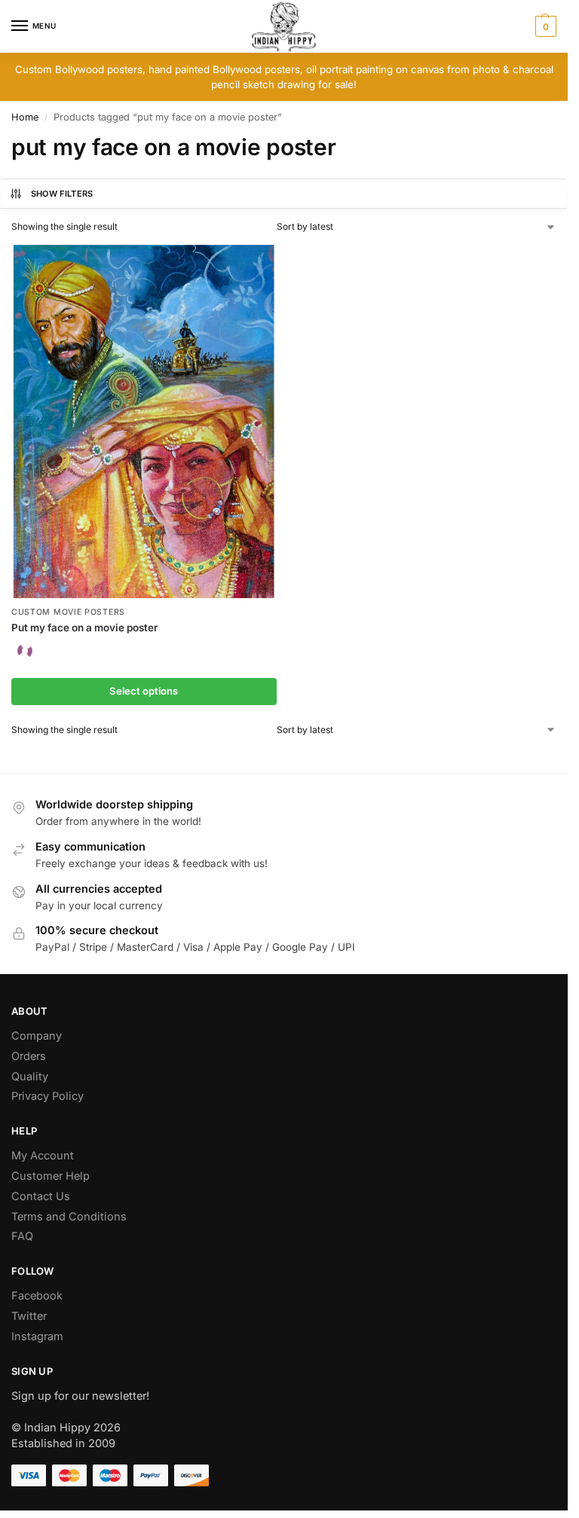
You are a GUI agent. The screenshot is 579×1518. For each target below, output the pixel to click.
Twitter (29, 1316)
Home (24, 117)
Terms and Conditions (69, 1216)
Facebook (37, 1296)
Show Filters (62, 193)
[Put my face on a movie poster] (144, 421)
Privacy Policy (47, 1096)
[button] (544, 26)
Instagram (37, 1336)
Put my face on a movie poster (84, 628)
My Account (42, 1155)
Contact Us (40, 1196)
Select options (143, 691)
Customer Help (50, 1176)
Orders (28, 1056)
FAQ (22, 1236)
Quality (29, 1076)
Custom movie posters (68, 612)
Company (36, 1036)
